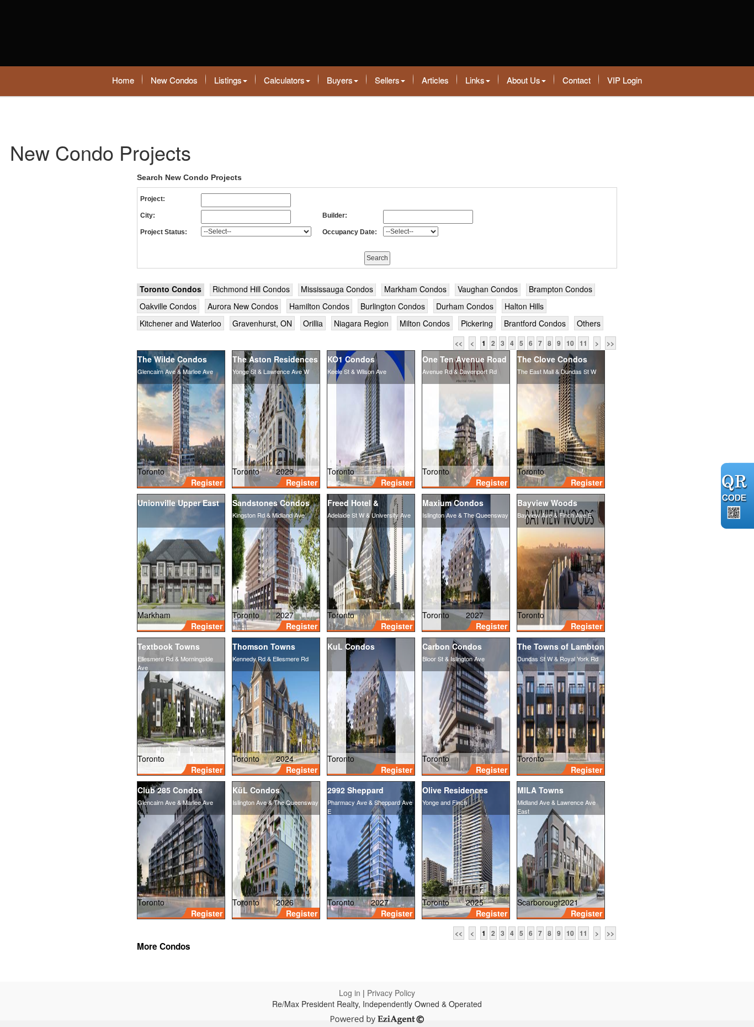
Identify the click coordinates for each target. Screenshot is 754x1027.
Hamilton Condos (319, 306)
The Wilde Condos (172, 359)
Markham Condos (415, 288)
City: (147, 215)
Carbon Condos (452, 646)
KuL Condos (351, 646)
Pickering (477, 323)
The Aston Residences (275, 359)
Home (123, 80)
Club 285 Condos (170, 790)
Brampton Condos (560, 288)
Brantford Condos (535, 323)
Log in (349, 992)
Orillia (313, 323)
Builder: (334, 215)
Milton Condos (425, 323)
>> (610, 343)
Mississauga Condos (337, 288)
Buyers (340, 80)
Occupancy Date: (349, 232)
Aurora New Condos (243, 306)
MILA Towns (540, 790)
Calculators (284, 80)
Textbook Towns (168, 646)
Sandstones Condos (271, 502)
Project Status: (163, 232)
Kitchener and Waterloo (180, 323)
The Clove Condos (552, 359)
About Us (523, 80)
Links (475, 80)
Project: (152, 199)
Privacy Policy (391, 992)
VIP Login (624, 80)
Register (206, 482)
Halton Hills (524, 306)
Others (589, 323)
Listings (228, 80)
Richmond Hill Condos (251, 288)
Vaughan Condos (488, 288)
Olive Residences (455, 790)
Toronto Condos (170, 288)
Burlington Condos (392, 306)
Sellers (387, 80)
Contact (576, 80)
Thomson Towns (263, 646)
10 (570, 343)
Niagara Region (361, 323)
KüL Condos (256, 790)
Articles (435, 80)
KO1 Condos (351, 359)
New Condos (174, 80)
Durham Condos (464, 306)
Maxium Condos (453, 502)
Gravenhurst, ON (262, 323)
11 (583, 343)
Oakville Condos (168, 306)
